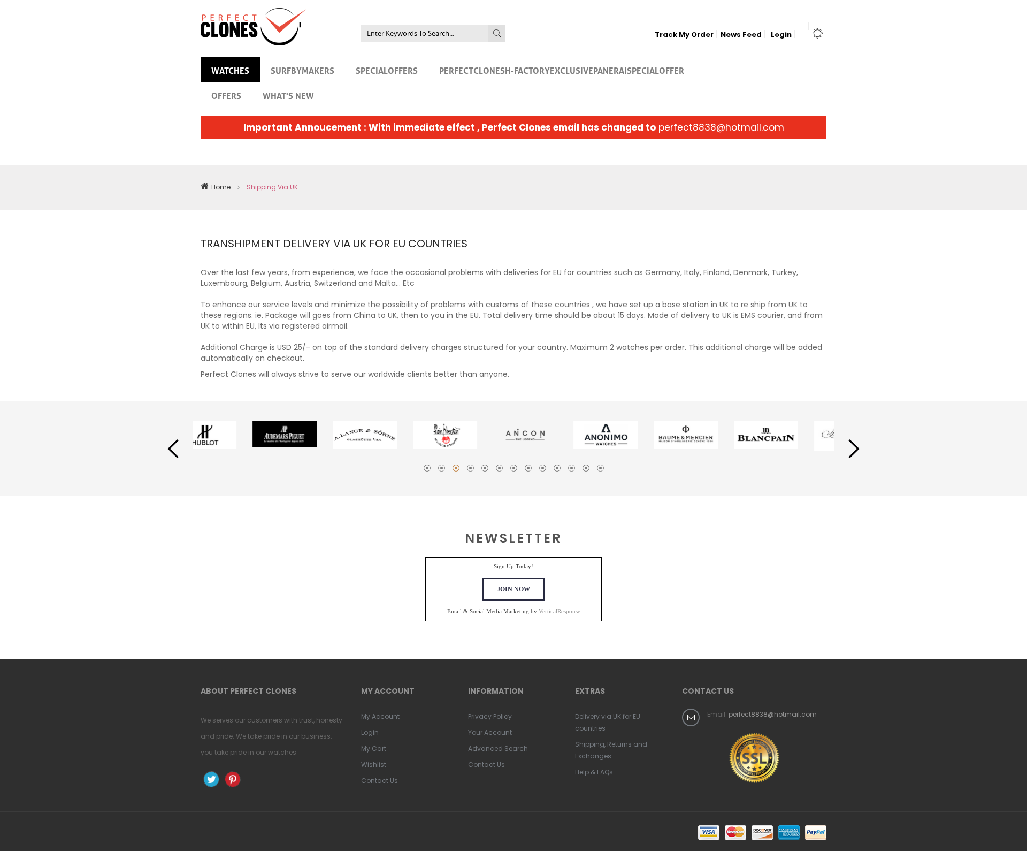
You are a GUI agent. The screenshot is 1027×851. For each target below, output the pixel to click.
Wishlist (373, 764)
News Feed (741, 34)
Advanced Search (498, 748)
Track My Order (684, 34)
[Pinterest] (233, 779)
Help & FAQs (594, 772)
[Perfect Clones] (253, 14)
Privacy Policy (490, 716)
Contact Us (379, 780)
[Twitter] (211, 779)
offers (226, 95)
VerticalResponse (559, 611)
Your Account (490, 732)
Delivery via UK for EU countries (607, 722)
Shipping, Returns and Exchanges (611, 750)
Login (781, 34)
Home (221, 187)
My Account (380, 716)
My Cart (373, 748)
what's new (288, 95)
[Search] (496, 33)
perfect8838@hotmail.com (721, 127)
